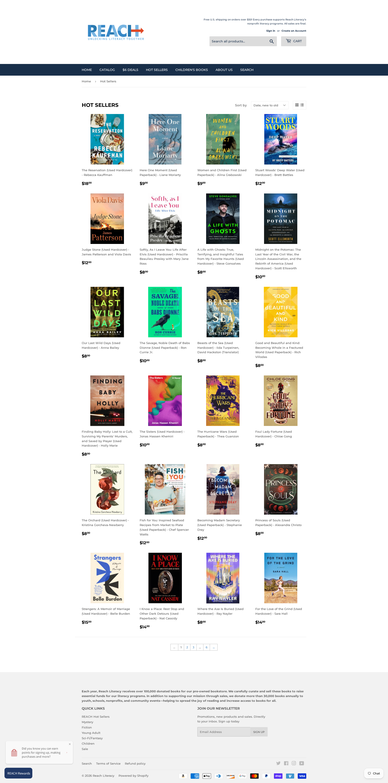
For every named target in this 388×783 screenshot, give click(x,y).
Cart (297, 41)
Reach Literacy (103, 775)
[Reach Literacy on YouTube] (301, 764)
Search (247, 70)
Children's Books (191, 70)
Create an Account (294, 30)
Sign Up (259, 732)
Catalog (107, 70)
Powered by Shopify (133, 775)
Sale (85, 749)
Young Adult (91, 733)
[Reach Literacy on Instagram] (294, 764)
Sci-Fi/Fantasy (92, 738)
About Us (224, 70)
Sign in (270, 30)
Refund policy (135, 763)
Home (87, 70)
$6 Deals (130, 70)
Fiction (87, 727)
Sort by (241, 105)
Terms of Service (108, 763)
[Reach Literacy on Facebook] (286, 764)
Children (88, 743)
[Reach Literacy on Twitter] (278, 764)
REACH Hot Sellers (96, 716)
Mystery (87, 722)
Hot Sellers (157, 70)
